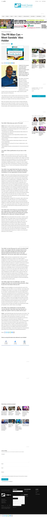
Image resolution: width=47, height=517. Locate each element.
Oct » (15, 507)
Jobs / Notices (33, 16)
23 (20, 503)
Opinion (12, 16)
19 (13, 503)
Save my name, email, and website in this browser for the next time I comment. (14, 476)
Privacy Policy (26, 496)
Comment (3, 454)
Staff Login (36, 1)
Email (40, 1)
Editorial (7, 16)
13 (15, 501)
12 (13, 501)
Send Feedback (44, 1)
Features (20, 16)
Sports (15, 16)
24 (22, 503)
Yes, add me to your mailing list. (8, 481)
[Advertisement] (27, 11)
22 (18, 503)
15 (18, 501)
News (3, 16)
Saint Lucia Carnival (26, 16)
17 (22, 501)
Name (2, 463)
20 (15, 503)
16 (20, 501)
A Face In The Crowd (4, 31)
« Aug (13, 507)
